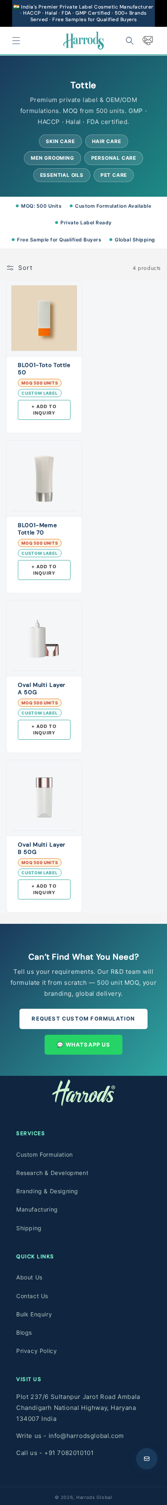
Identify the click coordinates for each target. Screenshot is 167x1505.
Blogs (24, 1332)
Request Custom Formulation (83, 1018)
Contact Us (32, 1295)
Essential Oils (62, 175)
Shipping (29, 1228)
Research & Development (52, 1172)
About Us (29, 1277)
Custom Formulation (44, 1154)
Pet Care (114, 175)
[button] (16, 41)
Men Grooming (52, 158)
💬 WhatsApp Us (83, 1044)
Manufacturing (37, 1209)
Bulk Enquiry (34, 1314)
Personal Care (113, 158)
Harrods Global (94, 1497)
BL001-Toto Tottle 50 (44, 368)
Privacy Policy (36, 1350)
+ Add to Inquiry (44, 409)
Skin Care (60, 141)
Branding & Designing (47, 1191)
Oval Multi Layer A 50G (41, 688)
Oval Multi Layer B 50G (41, 848)
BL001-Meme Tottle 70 (37, 528)
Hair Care (106, 141)
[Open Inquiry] (146, 1458)
